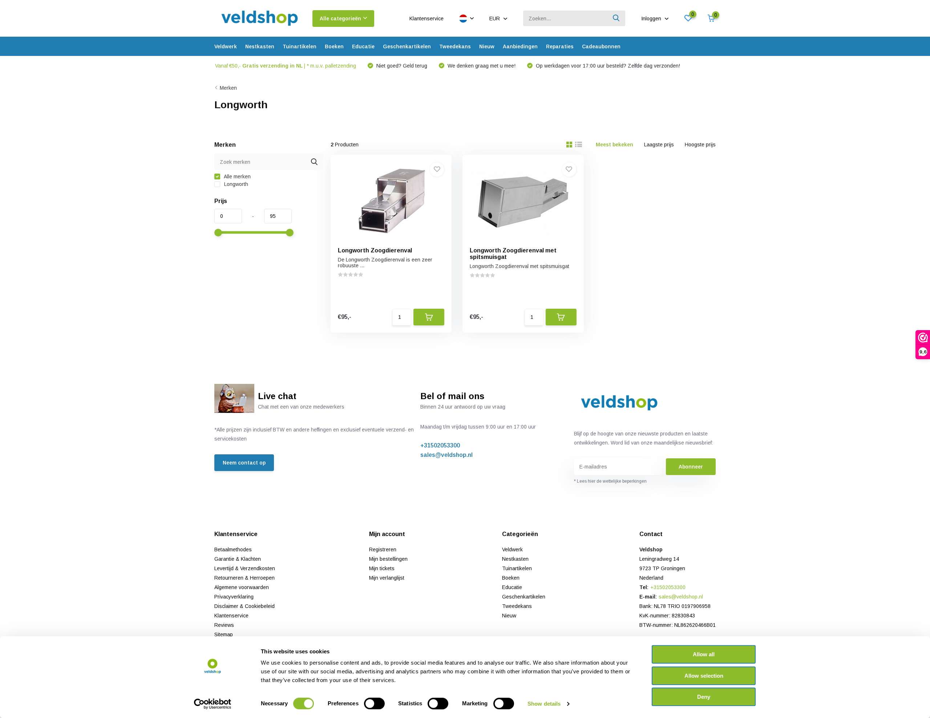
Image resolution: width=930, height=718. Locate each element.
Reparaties (560, 46)
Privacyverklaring (234, 597)
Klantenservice (426, 18)
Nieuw (486, 46)
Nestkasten (259, 46)
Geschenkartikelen (407, 46)
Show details (544, 704)
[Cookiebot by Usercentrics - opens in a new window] (212, 703)
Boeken (334, 46)
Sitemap (223, 634)
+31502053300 (440, 445)
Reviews (224, 625)
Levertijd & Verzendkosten (244, 568)
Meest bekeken (614, 144)
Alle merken (237, 176)
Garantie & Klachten (237, 559)
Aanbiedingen (520, 46)
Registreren (382, 549)
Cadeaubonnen (601, 46)
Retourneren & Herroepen (244, 578)
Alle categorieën (340, 18)
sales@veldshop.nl (446, 455)
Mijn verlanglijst (386, 578)
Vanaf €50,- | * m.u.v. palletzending (285, 66)
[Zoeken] (616, 18)
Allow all (704, 654)
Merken (228, 88)
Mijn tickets (382, 568)
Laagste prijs (659, 144)
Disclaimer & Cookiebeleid (244, 606)
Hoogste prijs (700, 144)
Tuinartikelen (299, 46)
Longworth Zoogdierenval (375, 250)
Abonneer (691, 467)
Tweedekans (455, 46)
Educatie (363, 46)
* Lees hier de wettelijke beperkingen (610, 481)
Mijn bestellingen (388, 559)
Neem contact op (244, 463)
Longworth (235, 184)
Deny (703, 697)
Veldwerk (225, 46)
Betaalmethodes (233, 549)
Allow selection (703, 676)
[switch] (374, 703)
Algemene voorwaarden (241, 587)
